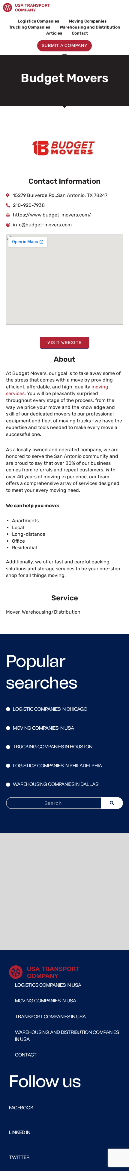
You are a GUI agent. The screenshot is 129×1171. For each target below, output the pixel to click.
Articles (54, 33)
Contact (80, 33)
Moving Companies (87, 21)
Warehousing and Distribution (90, 27)
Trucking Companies (29, 27)
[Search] (112, 803)
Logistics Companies (38, 21)
